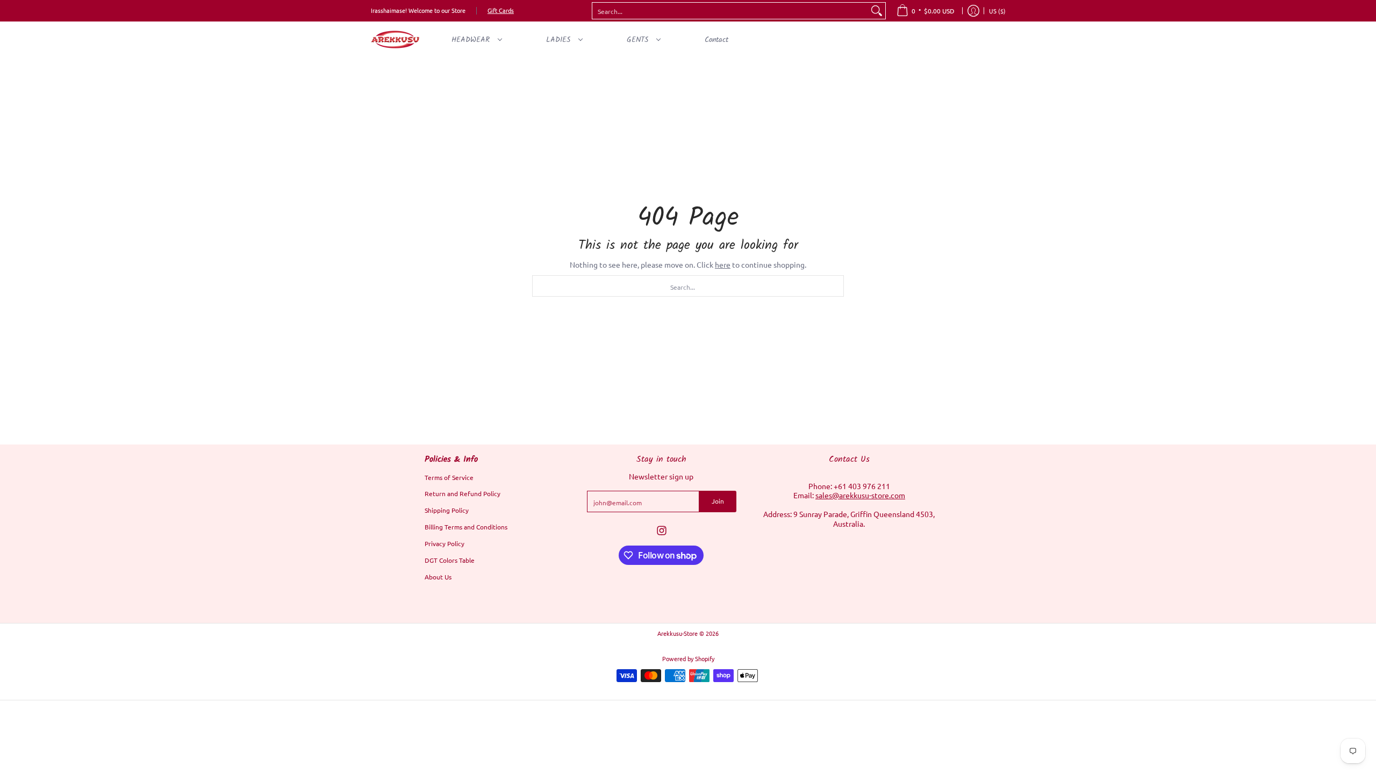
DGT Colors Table (450, 560)
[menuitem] (925, 11)
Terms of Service (449, 477)
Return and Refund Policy (462, 493)
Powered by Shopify (688, 658)
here (722, 264)
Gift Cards (501, 10)
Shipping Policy (447, 510)
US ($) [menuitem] (997, 10)
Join (718, 501)
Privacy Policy (444, 543)
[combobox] (730, 11)
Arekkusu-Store (677, 633)
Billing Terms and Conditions (466, 526)
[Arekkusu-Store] (395, 40)
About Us (438, 576)
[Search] (876, 11)
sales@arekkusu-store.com (860, 495)
